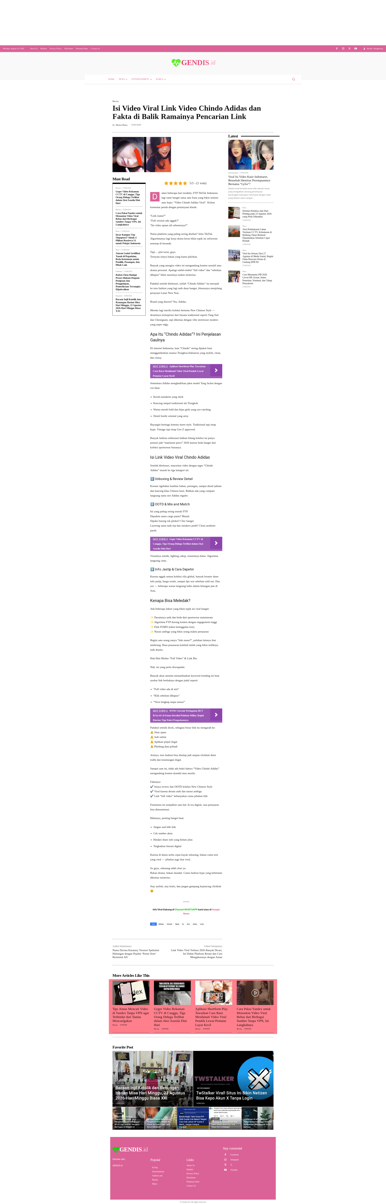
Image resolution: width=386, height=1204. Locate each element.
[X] (349, 72)
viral (202, 1038)
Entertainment (233, 287)
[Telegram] (270, 239)
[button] (293, 102)
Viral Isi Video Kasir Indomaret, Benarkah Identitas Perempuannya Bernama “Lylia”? (249, 294)
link (188, 1038)
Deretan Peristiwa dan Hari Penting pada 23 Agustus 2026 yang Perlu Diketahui (257, 328)
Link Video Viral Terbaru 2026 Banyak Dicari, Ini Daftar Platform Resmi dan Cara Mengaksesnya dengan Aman (196, 1068)
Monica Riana (121, 239)
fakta (177, 1038)
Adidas (161, 1038)
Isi (183, 1038)
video (195, 1038)
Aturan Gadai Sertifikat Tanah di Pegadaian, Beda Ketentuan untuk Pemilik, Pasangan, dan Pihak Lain (128, 373)
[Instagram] (343, 72)
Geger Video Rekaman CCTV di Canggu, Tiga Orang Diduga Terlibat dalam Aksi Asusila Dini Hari (128, 311)
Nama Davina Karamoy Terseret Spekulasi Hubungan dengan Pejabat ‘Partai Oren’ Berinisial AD (135, 1068)
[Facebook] (337, 72)
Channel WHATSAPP (186, 1023)
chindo (169, 1038)
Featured (119, 410)
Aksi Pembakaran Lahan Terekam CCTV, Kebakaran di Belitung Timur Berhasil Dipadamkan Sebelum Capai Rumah (257, 349)
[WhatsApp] (264, 239)
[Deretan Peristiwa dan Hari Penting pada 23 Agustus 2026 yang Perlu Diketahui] (234, 327)
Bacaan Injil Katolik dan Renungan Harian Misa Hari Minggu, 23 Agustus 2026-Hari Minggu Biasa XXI (128, 419)
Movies (115, 125)
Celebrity (119, 385)
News (117, 345)
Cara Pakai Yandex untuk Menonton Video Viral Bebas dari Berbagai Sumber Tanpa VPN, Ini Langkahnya (129, 333)
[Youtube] (356, 72)
